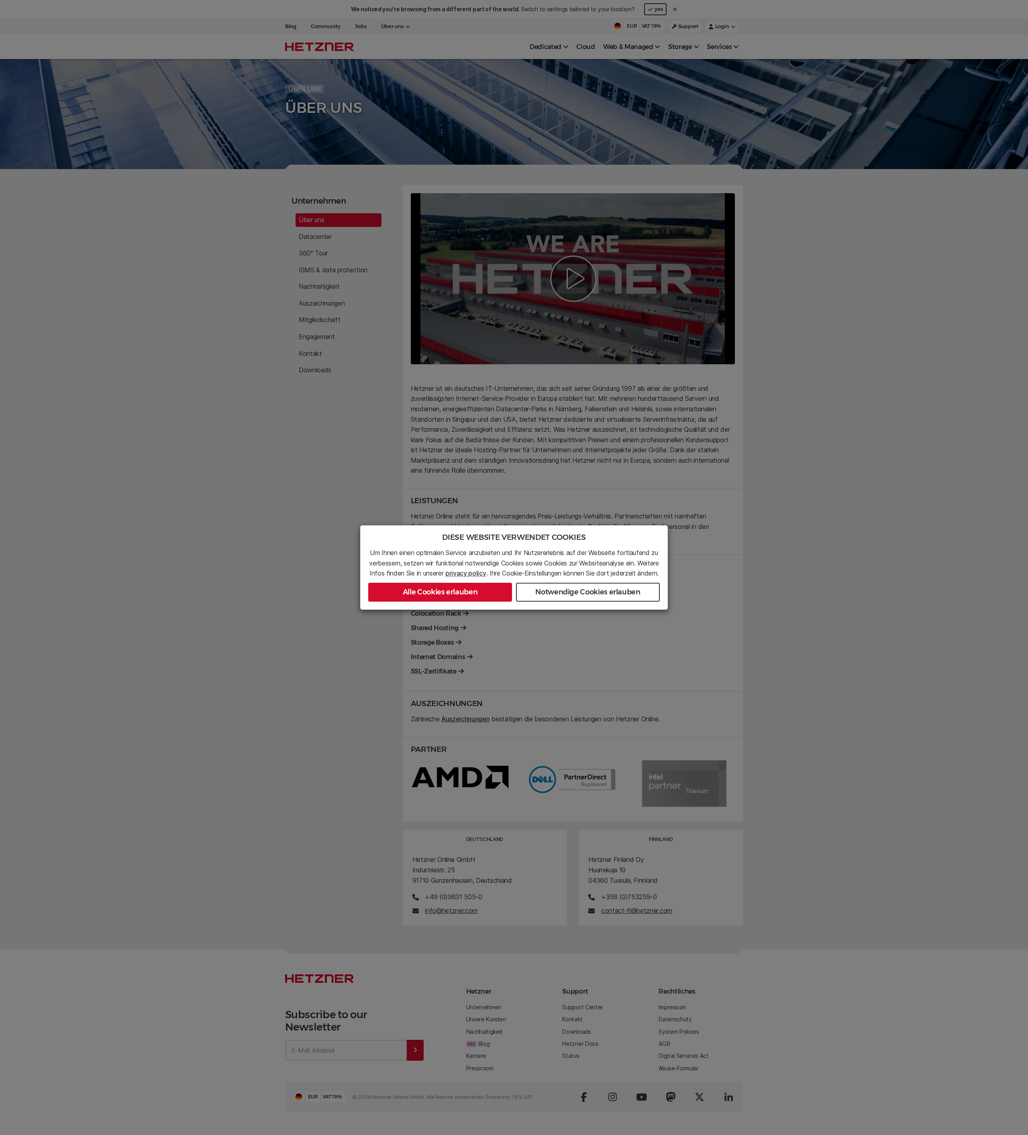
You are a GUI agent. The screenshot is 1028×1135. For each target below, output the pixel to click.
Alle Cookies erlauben (440, 592)
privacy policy (465, 573)
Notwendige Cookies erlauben (587, 592)
